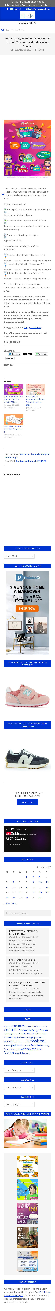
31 (40, 897)
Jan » (14, 903)
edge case (12, 1034)
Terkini (41, 50)
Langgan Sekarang (33, 327)
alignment (8, 1026)
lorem (41, 1038)
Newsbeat (36, 1041)
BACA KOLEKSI (28, 802)
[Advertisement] (27, 87)
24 (40, 892)
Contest (23, 1030)
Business (18, 1026)
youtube (26, 1054)
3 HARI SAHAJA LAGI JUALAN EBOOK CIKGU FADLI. (13, 399)
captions (28, 1026)
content (11, 1029)
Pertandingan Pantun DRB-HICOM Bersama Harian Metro (27, 984)
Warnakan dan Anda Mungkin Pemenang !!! (13, 429)
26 (7, 897)
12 (7, 887)
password (27, 1046)
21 (20, 892)
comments (43, 1026)
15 (27, 887)
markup (8, 1041)
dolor (6, 1034)
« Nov (7, 903)
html (24, 1038)
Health (19, 1038)
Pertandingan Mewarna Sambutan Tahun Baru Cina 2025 (35, 400)
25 (47, 892)
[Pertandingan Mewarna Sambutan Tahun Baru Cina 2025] (35, 389)
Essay (31, 1033)
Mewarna (22, 1042)
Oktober (7, 1046)
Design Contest (39, 1030)
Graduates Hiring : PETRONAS (31, 460)
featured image (40, 1034)
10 (40, 882)
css (29, 1030)
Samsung (45, 1046)
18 (47, 887)
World (19, 1053)
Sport (15, 1049)
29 (27, 897)
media (16, 1042)
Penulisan (36, 1045)
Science (8, 1049)
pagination (17, 1045)
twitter (39, 1049)
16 (34, 887)
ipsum (36, 1038)
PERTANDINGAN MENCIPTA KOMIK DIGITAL (23, 932)
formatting (10, 1037)
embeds (20, 1034)
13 (14, 887)
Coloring (35, 1026)
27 (14, 897)
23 (34, 892)
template (29, 1049)
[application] (27, 839)
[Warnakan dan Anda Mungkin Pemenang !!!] (13, 419)
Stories (20, 1049)
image (29, 1037)
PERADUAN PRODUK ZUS (22, 960)
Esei (25, 1033)
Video (9, 1052)
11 (47, 882)
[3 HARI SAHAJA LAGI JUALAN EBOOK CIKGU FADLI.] (13, 389)
